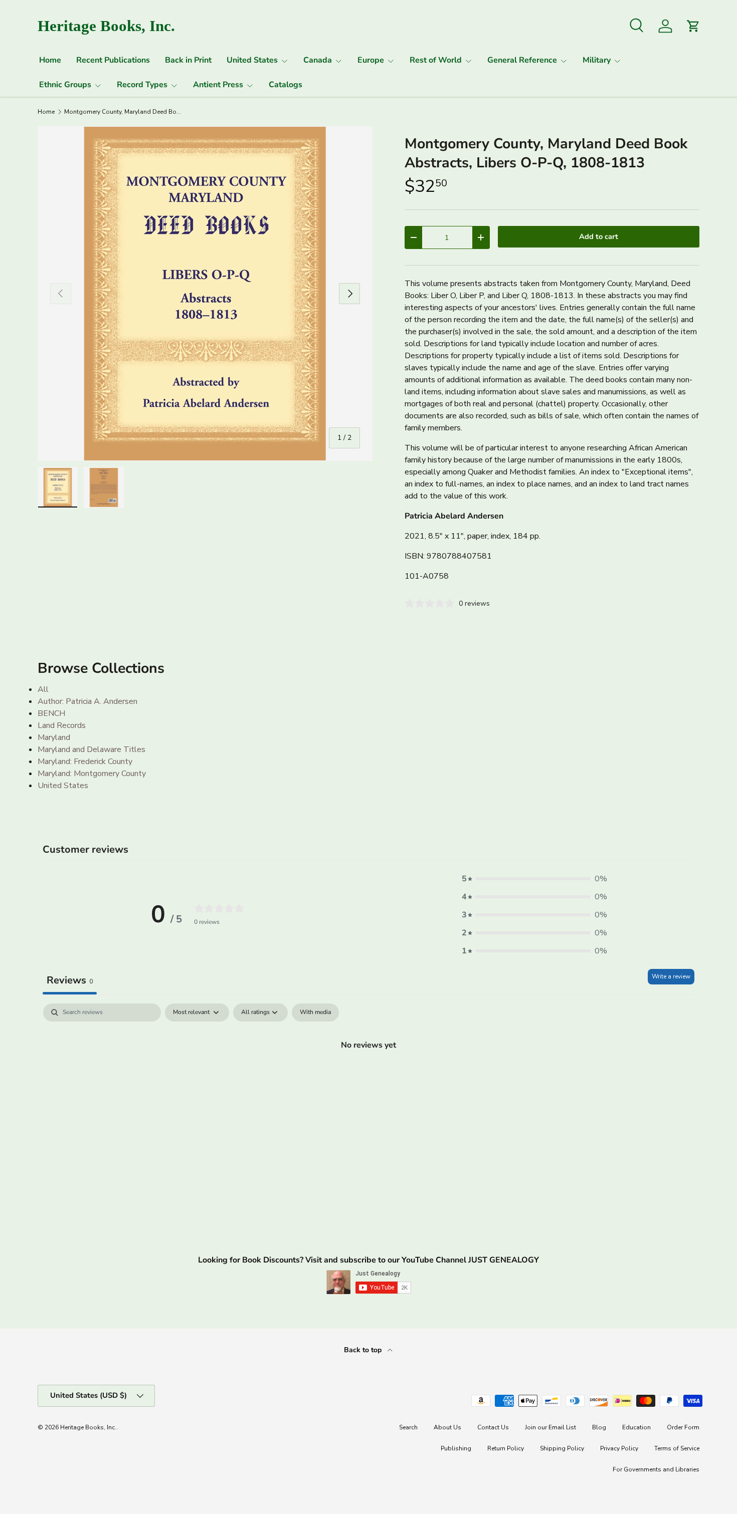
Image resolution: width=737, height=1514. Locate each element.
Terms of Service (676, 1448)
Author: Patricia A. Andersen (87, 701)
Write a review (671, 976)
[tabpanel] (368, 1078)
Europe (370, 60)
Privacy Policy (619, 1448)
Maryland (54, 737)
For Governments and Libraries (656, 1469)
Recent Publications (113, 60)
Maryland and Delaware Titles (91, 749)
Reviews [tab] (70, 980)
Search (408, 1427)
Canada (317, 60)
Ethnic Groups (65, 84)
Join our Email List (550, 1427)
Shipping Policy (562, 1448)
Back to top (364, 1350)
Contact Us (493, 1427)
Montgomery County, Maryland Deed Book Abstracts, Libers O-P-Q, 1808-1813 (124, 112)
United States (252, 60)
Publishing (456, 1448)
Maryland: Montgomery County (92, 773)
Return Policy (505, 1448)
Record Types (142, 84)
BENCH (51, 713)
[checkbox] (315, 1012)
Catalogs (285, 84)
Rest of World (436, 60)
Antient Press (218, 84)
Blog (599, 1427)
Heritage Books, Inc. (88, 1427)
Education (636, 1427)
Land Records (62, 725)
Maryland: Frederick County (85, 761)
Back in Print (188, 60)
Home (50, 60)
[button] (534, 879)
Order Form (683, 1427)
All (43, 689)
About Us (447, 1427)
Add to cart (598, 236)
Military (597, 60)
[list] (205, 293)
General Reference (522, 60)
